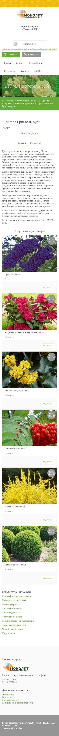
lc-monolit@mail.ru (13, 728)
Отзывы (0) (36, 143)
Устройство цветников (12, 629)
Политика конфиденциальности (17, 703)
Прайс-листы (9, 71)
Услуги (20, 63)
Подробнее (48, 287)
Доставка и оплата (10, 700)
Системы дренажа (10, 612)
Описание (22, 143)
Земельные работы (11, 604)
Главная (7, 63)
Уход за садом (9, 633)
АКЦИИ (37, 71)
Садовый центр (35, 63)
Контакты (33, 54)
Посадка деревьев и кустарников (18, 621)
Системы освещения (12, 617)
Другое (41, 103)
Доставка (13, 54)
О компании (8, 694)
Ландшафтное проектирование (17, 596)
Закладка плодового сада (14, 625)
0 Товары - (29, 27)
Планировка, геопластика (14, 600)
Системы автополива (12, 608)
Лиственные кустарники (24, 103)
